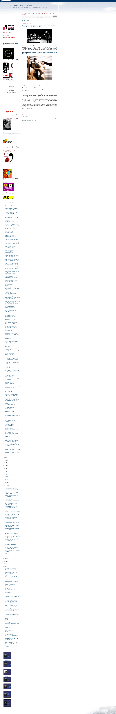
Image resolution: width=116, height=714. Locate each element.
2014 (5, 467)
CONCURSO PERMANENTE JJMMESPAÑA (10, 251)
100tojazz (7, 207)
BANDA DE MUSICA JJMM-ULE (10, 229)
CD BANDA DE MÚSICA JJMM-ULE (11, 242)
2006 (5, 563)
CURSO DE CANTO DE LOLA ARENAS (12, 271)
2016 (5, 463)
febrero (6, 553)
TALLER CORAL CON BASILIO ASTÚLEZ (12, 415)
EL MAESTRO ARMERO (9, 284)
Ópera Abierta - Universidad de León (11, 610)
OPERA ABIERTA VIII (9, 375)
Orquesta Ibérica (8, 379)
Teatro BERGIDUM (8, 425)
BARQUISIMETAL (8, 231)
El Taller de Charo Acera (9, 641)
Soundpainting (34, 99)
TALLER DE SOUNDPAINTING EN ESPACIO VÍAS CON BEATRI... (12, 515)
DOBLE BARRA (8, 283)
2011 (5, 471)
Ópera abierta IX (8, 368)
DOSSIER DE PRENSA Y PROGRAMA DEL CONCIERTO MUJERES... (12, 501)
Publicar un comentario (25, 116)
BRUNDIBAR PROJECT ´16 (9, 238)
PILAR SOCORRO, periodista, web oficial (12, 604)
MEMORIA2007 (8, 343)
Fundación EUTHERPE (9, 573)
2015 (5, 465)
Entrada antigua (54, 118)
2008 (5, 560)
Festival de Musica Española (10, 296)
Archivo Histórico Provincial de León (11, 225)
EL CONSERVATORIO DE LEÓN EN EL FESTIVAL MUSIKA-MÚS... (11, 548)
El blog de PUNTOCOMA (21, 5)
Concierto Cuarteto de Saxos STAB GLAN (8, 703)
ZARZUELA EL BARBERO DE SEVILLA (12, 452)
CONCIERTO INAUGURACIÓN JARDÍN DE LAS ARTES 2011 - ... (12, 526)
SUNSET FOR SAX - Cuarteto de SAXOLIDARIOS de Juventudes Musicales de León (12, 579)
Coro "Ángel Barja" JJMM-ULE (10, 568)
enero (6, 554)
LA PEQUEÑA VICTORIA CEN (10, 326)
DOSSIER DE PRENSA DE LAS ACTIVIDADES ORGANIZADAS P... (11, 488)
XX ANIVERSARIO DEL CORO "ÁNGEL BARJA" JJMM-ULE (11, 493)
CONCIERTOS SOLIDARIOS (10, 248)
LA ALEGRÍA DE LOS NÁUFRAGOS (11, 324)
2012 (5, 470)
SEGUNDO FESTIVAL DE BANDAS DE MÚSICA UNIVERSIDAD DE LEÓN (11, 395)
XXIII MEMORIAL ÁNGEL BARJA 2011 (12, 449)
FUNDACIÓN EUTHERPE (9, 306)
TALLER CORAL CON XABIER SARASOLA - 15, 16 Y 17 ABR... (12, 512)
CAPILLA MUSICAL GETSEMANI (11, 239)
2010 (5, 556)
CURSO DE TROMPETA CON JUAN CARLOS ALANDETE (11, 278)
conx (6, 257)
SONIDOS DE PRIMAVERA (9, 407)
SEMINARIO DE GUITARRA (10, 396)
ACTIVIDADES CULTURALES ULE (11, 217)
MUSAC (6, 347)
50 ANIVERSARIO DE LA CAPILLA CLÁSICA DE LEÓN (11, 213)
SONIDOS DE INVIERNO (9, 406)
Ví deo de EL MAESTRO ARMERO (11, 576)
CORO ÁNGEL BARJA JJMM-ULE (11, 260)
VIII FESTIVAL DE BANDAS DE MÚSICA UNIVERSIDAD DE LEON (12, 441)
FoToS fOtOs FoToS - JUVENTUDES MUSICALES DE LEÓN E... (11, 518)
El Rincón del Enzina (8, 592)
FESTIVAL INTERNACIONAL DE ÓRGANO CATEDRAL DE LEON (12, 302)
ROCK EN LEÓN (8, 391)
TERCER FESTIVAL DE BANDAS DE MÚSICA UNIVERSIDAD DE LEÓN (11, 430)
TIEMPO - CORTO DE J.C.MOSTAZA (11, 433)
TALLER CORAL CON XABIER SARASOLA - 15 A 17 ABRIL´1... (12, 537)
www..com (7, 660)
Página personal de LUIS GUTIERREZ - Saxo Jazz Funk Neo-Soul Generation (12, 599)
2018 (5, 460)
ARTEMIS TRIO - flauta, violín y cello (11, 639)
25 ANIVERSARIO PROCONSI (10, 210)
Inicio (40, 118)
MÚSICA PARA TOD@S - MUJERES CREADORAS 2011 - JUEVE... (11, 509)
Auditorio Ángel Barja (9, 227)
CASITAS (6, 240)
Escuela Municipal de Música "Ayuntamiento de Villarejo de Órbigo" (12, 608)
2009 (5, 558)
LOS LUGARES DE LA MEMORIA (11, 334)
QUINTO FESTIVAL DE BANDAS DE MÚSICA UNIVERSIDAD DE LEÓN (11, 389)
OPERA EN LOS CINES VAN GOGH (11, 378)
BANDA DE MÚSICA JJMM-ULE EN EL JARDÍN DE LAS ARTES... (11, 498)
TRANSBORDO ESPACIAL (9, 435)
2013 (5, 468)
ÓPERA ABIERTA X (8, 376)
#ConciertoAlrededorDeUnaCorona (11, 205)
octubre (6, 476)
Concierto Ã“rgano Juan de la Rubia (9, 694)
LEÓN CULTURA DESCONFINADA (11, 331)
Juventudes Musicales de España (10, 569)
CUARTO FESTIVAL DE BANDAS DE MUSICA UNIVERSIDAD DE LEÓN (11, 269)
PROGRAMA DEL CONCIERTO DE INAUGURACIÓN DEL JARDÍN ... (11, 507)
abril (6, 484)
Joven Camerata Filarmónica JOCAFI (11, 626)
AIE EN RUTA (7, 222)
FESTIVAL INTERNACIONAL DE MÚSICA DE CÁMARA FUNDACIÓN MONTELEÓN (12, 298)
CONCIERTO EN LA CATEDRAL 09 (11, 244)
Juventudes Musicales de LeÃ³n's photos (9, 672)
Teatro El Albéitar (8, 427)
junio (6, 480)
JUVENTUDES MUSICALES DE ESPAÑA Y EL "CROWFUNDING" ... (12, 529)
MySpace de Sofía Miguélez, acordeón (11, 643)
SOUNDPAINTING (8, 408)
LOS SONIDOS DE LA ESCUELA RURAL (12, 335)
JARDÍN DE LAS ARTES (9, 316)
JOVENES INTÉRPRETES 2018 (10, 320)
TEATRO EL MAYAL (8, 428)
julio (6, 479)
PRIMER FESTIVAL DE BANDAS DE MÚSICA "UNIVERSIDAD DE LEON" (12, 385)
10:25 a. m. (35, 108)
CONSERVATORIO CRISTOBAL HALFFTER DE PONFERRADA (11, 253)
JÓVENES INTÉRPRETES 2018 (10, 322)
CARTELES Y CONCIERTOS (9, 664)
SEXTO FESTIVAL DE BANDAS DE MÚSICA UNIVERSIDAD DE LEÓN (11, 401)
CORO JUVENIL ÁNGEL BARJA (10, 263)
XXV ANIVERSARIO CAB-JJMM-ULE (11, 450)
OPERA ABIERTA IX (8, 367)
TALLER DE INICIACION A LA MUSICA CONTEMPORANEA (12, 424)
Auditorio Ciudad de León (9, 228)
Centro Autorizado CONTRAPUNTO (11, 243)
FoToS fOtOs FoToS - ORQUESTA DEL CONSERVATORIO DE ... (11, 540)
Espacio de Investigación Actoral (32, 45)
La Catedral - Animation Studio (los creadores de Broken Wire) (11, 602)
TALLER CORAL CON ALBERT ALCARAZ (12, 412)
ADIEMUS (7, 218)
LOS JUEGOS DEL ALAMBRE (10, 333)
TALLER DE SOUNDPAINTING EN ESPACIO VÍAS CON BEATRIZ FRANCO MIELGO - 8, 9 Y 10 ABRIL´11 (39, 25)
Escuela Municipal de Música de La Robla (12, 288)
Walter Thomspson (25, 84)
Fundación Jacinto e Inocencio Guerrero (11, 638)
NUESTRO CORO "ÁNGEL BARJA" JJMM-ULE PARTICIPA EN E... (12, 496)
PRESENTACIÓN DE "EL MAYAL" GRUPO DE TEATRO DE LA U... (12, 520)
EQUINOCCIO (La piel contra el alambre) (12, 287)
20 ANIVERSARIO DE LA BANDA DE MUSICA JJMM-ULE (11, 209)
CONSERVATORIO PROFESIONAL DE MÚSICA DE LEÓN (11, 256)
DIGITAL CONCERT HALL (9, 281)
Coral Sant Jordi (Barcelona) (10, 632)
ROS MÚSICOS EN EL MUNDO (10, 392)
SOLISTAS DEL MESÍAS (9, 404)
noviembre (7, 474)
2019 (5, 459)
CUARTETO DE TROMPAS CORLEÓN (11, 264)
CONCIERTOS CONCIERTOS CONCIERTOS (31, 109)
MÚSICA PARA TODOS (9, 353)
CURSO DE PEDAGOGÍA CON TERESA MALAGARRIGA (12, 276)
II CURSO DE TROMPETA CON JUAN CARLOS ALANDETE (11, 313)
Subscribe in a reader (25, 20)
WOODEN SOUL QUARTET (10, 443)
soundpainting (26, 83)
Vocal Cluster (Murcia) (9, 631)
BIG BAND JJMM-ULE (9, 232)
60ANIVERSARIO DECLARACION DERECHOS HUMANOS (11, 215)
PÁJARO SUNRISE (8, 382)
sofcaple (6, 403)
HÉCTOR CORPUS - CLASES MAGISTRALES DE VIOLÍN (10, 308)
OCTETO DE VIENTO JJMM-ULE (11, 361)
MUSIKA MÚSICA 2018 (9, 354)
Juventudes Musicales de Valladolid (11, 642)
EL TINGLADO (7, 588)
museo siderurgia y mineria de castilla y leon (12, 350)
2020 (5, 457)
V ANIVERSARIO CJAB (9, 439)
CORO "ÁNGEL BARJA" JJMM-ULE (11, 259)
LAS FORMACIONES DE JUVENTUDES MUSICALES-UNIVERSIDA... (11, 531)
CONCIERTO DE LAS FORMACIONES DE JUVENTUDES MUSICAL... (12, 542)
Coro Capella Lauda (8, 262)
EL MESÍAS (7, 285)
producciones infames (8, 387)
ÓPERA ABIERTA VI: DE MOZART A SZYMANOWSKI (11, 373)
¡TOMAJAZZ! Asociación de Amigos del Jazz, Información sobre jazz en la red (12, 597)
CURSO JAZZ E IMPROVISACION (11, 280)
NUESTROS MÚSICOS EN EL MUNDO (11, 356)
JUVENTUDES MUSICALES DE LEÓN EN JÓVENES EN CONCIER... (12, 523)
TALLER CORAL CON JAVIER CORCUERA (12, 418)
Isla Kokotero (7, 591)
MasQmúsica (7, 338)
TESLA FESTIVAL (8, 432)
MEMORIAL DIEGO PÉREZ (10, 345)
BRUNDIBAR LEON (8, 235)
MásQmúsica (7, 339)
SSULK (6, 410)
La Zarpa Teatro (7, 627)
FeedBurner (14, 92)
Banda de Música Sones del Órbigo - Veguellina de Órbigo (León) (11, 606)
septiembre (7, 477)
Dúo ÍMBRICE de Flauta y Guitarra (11, 589)
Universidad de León (8, 437)
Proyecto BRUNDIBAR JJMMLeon (11, 575)
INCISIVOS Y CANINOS (9, 315)
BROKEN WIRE (8, 233)
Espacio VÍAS (53, 45)
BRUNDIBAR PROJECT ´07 (9, 236)
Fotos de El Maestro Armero (9, 587)
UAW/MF (6, 436)
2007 (5, 561)
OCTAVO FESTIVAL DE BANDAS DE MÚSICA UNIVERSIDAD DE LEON (11, 359)
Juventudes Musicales (43, 109)
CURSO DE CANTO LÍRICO (10, 273)
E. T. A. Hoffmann (6, 35)
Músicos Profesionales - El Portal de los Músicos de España (11, 612)
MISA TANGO (7, 346)
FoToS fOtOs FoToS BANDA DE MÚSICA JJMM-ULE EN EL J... (11, 504)
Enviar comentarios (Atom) (31, 120)
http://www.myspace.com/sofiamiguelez (11, 581)
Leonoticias (7, 619)
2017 (5, 462)
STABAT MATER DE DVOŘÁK (10, 411)
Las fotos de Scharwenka (9, 585)
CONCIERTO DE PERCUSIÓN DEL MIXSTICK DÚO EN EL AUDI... (11, 545)
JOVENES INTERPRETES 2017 (10, 319)
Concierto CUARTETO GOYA (9, 687)
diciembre (7, 473)
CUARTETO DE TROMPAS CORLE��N (12, 266)
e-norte (6, 618)
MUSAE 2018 (7, 349)
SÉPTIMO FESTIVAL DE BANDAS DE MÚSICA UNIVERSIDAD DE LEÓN (11, 399)
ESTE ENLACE (47, 51)
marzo (6, 485)
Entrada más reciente (25, 118)
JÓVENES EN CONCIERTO (9, 318)
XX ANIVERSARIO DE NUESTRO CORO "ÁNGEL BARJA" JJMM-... (11, 534)
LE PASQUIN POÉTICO (9, 330)
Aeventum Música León (9, 221)
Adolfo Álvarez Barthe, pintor (10, 628)
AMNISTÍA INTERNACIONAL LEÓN (11, 224)
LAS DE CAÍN (7, 329)
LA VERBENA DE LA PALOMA (10, 327)
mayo (6, 482)
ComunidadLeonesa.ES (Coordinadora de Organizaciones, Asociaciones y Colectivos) (12, 615)
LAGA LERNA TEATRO (9, 630)
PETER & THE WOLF (9, 383)
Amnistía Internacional (9, 634)
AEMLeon (7, 220)
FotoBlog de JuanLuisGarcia (10, 584)
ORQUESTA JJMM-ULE (9, 380)
